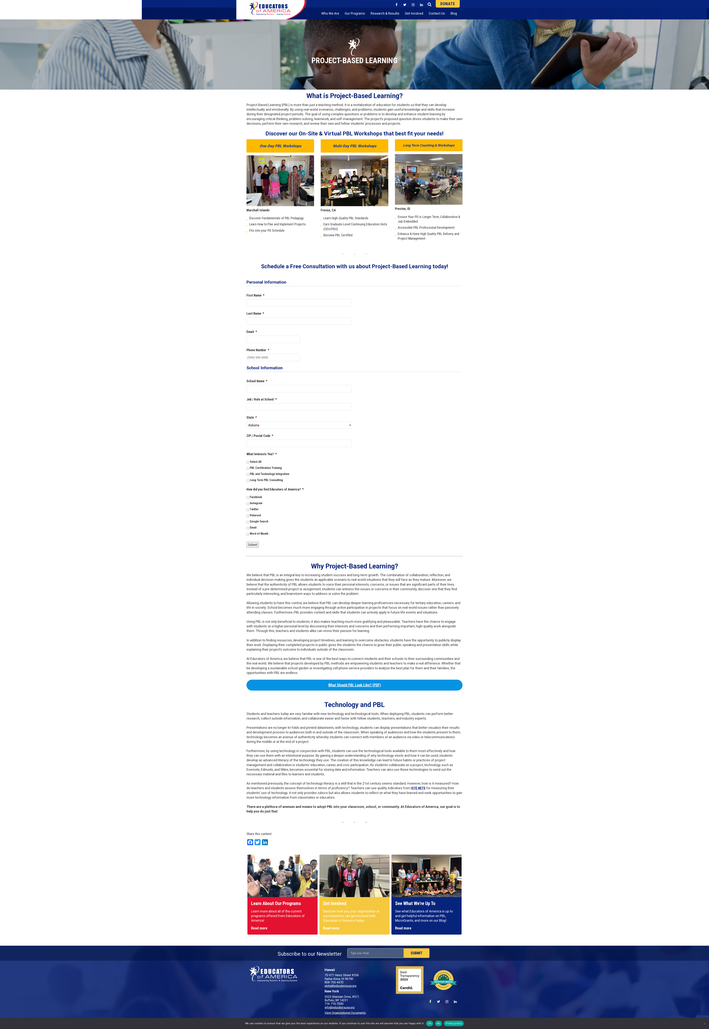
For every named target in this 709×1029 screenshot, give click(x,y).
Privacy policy (454, 1023)
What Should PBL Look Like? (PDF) (354, 685)
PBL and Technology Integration (269, 474)
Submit (252, 545)
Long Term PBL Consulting (266, 480)
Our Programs (355, 13)
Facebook (256, 497)
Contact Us (437, 13)
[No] (704, 1023)
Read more (259, 928)
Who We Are (330, 13)
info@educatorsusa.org (339, 1007)
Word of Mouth (259, 533)
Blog (454, 13)
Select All (255, 462)
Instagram (256, 503)
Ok (429, 1023)
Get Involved (414, 13)
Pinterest (255, 515)
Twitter (254, 509)
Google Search (259, 521)
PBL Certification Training (266, 468)
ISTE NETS (418, 788)
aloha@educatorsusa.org (340, 986)
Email (253, 527)
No (438, 1023)
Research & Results (385, 13)
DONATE (447, 3)
